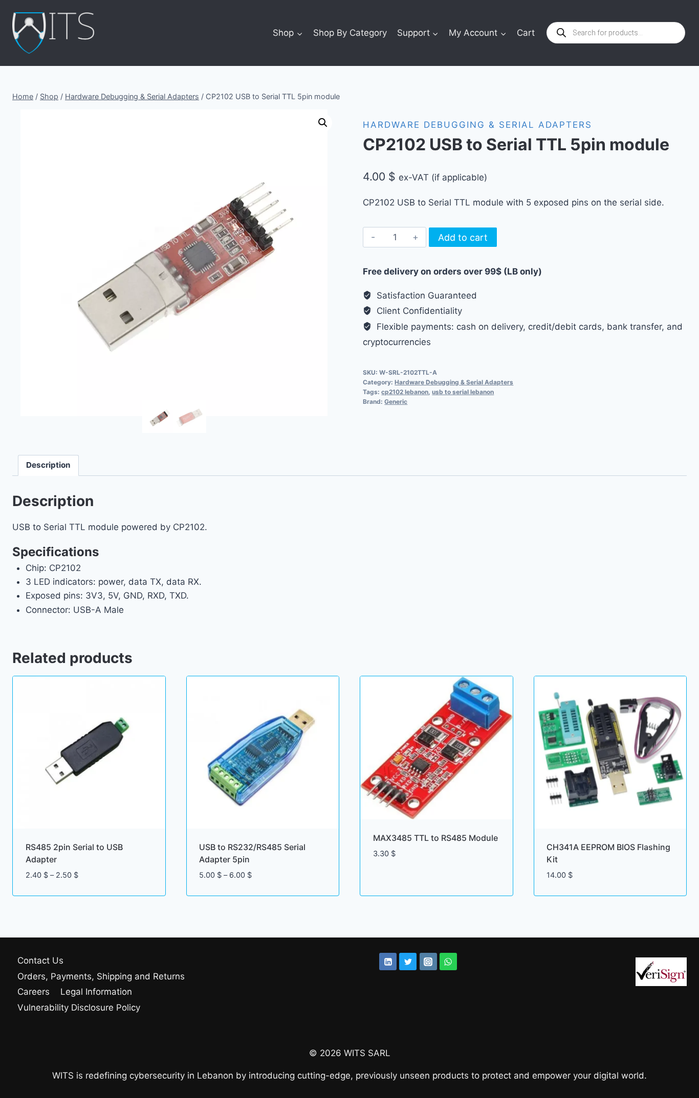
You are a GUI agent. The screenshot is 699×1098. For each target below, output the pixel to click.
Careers (33, 992)
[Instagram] (428, 961)
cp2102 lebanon (404, 392)
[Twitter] (408, 961)
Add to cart (463, 237)
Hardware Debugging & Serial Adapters (477, 125)
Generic (395, 401)
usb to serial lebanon (463, 392)
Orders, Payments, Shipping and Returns (101, 976)
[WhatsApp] (448, 961)
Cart (526, 33)
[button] (323, 122)
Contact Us (40, 960)
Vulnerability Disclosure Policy (78, 1007)
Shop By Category (350, 33)
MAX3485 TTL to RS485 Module (435, 838)
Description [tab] (48, 465)
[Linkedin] (388, 961)
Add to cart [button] (399, 884)
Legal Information (96, 992)
